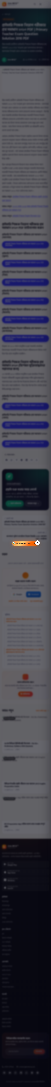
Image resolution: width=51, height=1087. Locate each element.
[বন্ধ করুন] (37, 542)
